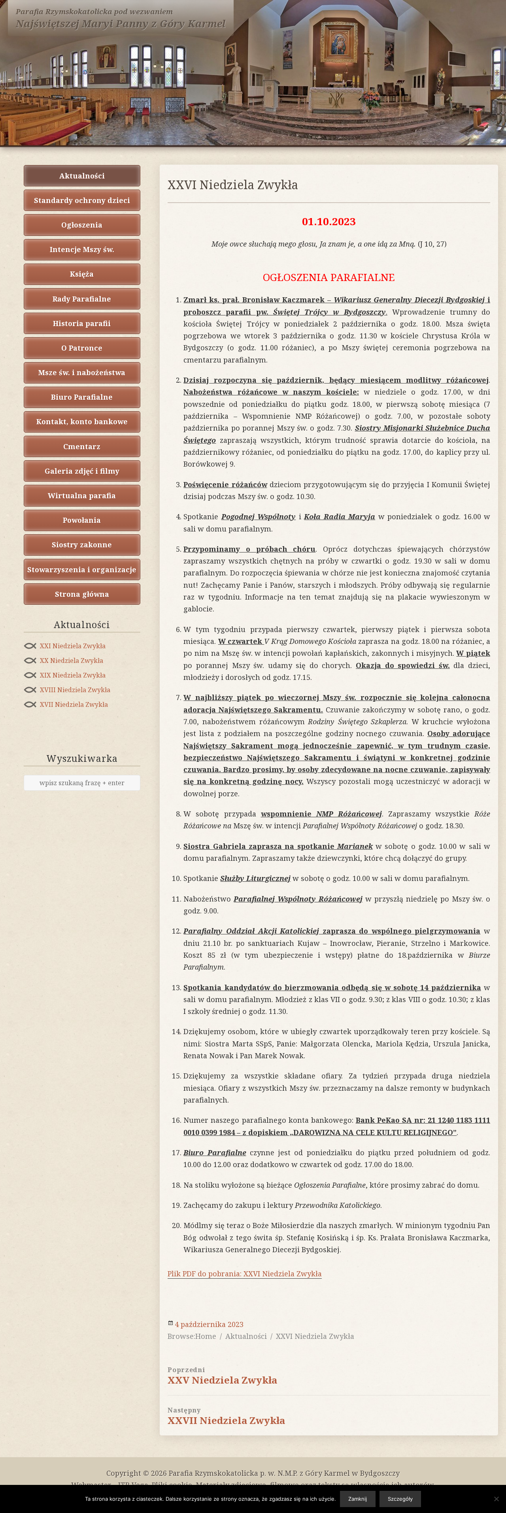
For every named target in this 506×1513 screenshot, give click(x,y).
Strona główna (82, 594)
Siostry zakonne (82, 544)
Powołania (82, 520)
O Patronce (81, 348)
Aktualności (82, 175)
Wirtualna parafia (82, 495)
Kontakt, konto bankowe (82, 421)
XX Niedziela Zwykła (71, 660)
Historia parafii (82, 323)
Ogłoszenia (81, 225)
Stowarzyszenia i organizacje (81, 569)
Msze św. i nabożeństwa (81, 372)
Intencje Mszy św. (82, 249)
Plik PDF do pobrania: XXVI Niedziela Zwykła (245, 1273)
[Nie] (496, 1499)
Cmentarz (81, 446)
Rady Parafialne (82, 299)
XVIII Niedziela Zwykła (75, 689)
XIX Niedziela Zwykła (73, 675)
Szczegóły (400, 1499)
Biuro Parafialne (82, 397)
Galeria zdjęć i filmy (82, 471)
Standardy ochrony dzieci (82, 200)
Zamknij (357, 1499)
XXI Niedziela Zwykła (73, 646)
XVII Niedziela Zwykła (74, 704)
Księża (82, 274)
